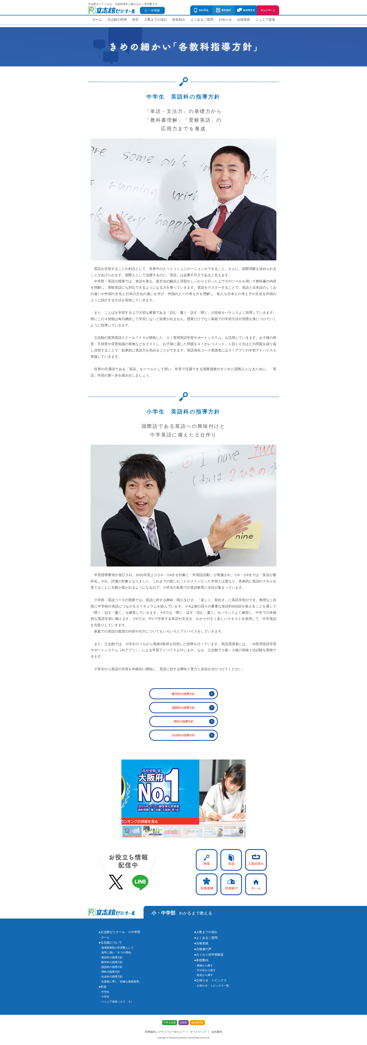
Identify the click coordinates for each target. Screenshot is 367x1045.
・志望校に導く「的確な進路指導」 (120, 981)
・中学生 (104, 991)
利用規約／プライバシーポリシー (165, 1031)
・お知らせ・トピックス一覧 (211, 985)
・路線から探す (203, 965)
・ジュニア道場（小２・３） (116, 1001)
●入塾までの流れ (206, 932)
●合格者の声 (202, 949)
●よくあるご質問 (206, 937)
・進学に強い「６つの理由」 (116, 952)
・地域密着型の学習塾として (116, 947)
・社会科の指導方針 (111, 976)
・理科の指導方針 (109, 971)
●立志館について (110, 942)
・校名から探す (203, 975)
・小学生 (104, 996)
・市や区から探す (205, 970)
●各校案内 (201, 960)
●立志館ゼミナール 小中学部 (119, 932)
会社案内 (216, 1031)
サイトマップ (198, 1031)
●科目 (103, 986)
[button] (183, 792)
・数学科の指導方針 (111, 962)
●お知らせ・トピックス (210, 980)
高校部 (183, 1022)
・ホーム (104, 937)
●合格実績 (201, 943)
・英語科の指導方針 (111, 957)
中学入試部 (169, 1022)
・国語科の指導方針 (111, 966)
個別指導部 (197, 1022)
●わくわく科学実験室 (209, 954)
